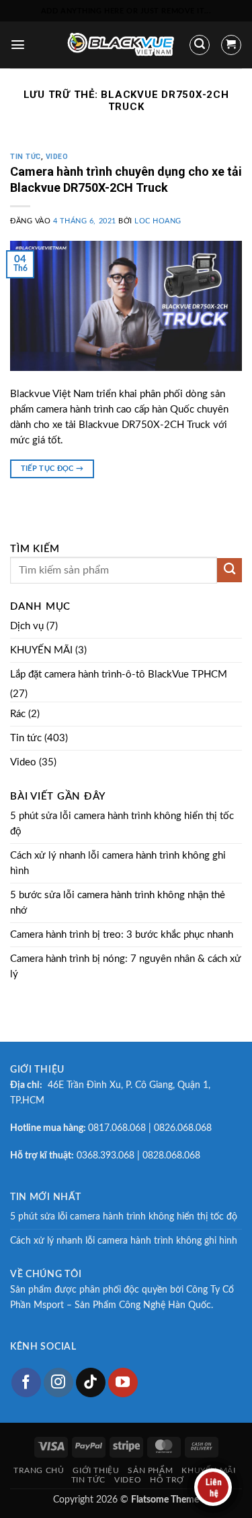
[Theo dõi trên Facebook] (26, 1382)
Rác (18, 714)
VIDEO (127, 1480)
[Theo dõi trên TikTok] (91, 1382)
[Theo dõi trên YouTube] (123, 1382)
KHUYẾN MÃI (41, 650)
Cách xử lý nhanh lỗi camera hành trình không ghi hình (118, 863)
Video (57, 156)
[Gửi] (229, 570)
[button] (18, 44)
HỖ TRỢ (167, 1480)
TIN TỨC (88, 1480)
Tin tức (25, 156)
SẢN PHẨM (150, 1470)
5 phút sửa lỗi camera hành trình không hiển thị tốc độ (122, 823)
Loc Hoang (157, 221)
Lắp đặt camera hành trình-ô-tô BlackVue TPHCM (118, 674)
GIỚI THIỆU (96, 1470)
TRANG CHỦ (38, 1470)
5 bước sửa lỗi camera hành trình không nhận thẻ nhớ (117, 903)
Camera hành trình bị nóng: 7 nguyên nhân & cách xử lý (125, 966)
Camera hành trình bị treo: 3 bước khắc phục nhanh (121, 935)
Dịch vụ (27, 626)
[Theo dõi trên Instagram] (58, 1382)
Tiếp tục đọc (52, 468)
